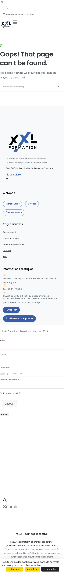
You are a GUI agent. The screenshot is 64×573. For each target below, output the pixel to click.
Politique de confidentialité (42, 168)
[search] (4, 500)
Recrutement (9, 232)
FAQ (5, 256)
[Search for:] (32, 507)
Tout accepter (14, 569)
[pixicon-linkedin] (7, 179)
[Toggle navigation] (15, 22)
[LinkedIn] (2, 2)
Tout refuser (32, 569)
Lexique (7, 250)
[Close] (59, 6)
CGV (12, 168)
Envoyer (9, 403)
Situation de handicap (13, 244)
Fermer (4, 414)
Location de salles (12, 238)
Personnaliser (50, 569)
